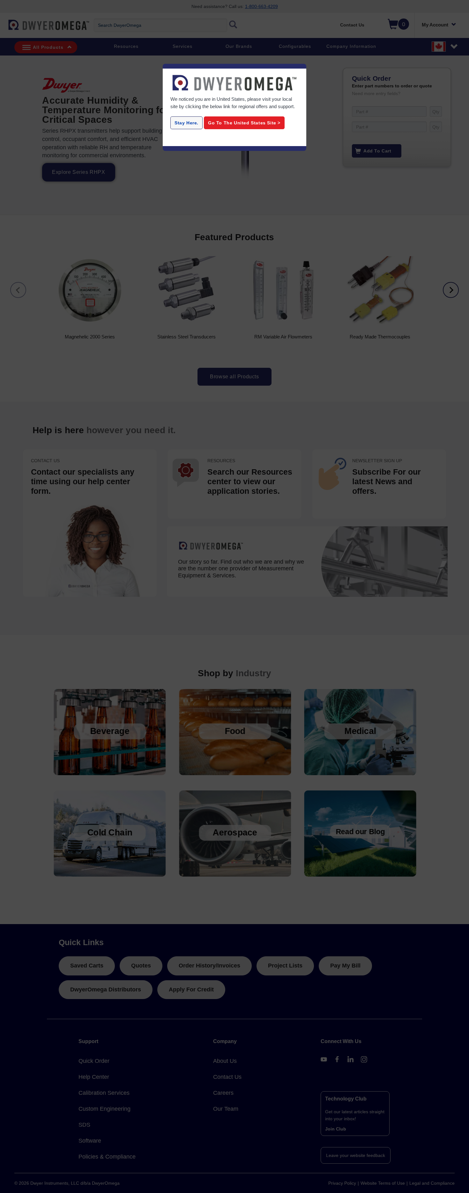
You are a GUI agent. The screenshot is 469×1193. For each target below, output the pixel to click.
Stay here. (186, 122)
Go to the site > (244, 122)
